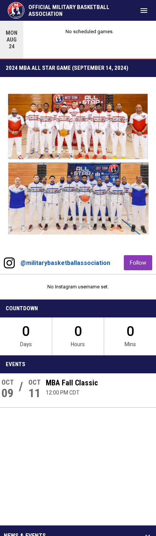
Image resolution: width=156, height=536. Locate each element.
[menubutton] (143, 10)
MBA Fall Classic (72, 383)
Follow (141, 262)
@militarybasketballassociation (65, 262)
